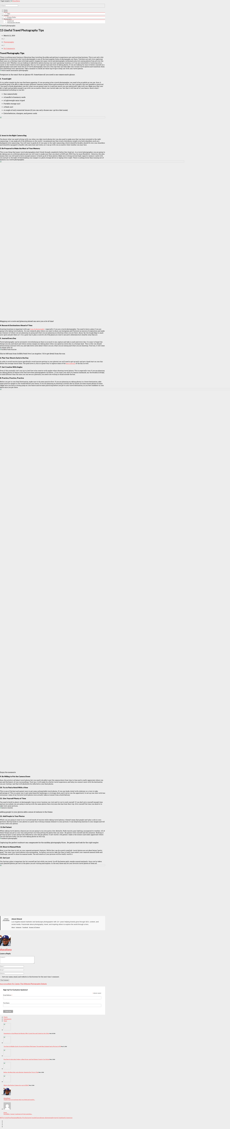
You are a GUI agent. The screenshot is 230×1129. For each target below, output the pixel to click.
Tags (5, 1021)
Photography (8, 19)
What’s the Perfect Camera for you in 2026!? (16, 1085)
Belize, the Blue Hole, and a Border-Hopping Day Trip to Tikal (21, 1072)
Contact (6, 15)
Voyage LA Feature (34, 927)
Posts (5, 1017)
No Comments (9, 48)
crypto (5, 1118)
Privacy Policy (11, 17)
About (6, 11)
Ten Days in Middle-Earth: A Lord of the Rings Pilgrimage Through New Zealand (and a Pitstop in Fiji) (32, 1046)
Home (5, 10)
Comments (7, 1019)
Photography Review (13, 22)
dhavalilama (6, 949)
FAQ (8, 13)
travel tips (58, 1118)
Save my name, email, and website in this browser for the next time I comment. (30, 977)
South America (67, 1118)
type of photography (37, 329)
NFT (1, 1118)
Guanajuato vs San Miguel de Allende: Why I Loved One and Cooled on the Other (26, 1033)
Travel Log (10, 21)
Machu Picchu (22, 1118)
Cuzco (38, 1118)
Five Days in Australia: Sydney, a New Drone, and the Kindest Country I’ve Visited (27, 1059)
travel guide (31, 1118)
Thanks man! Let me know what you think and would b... (19, 1098)
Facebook (25, 927)
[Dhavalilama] (15, 1)
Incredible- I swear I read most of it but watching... (18, 1113)
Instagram (18, 927)
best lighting (70, 363)
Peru (9, 1118)
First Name (6, 1003)
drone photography (47, 1118)
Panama (14, 1118)
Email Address (7, 995)
